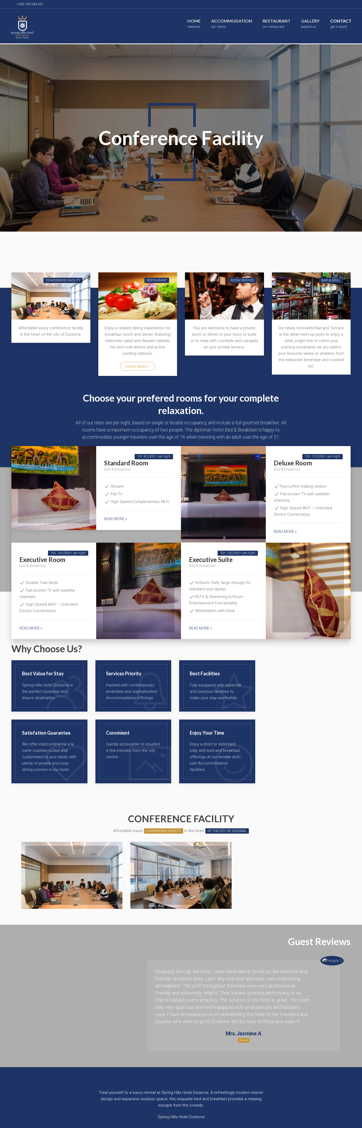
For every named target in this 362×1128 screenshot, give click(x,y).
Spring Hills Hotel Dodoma (181, 1116)
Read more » (115, 519)
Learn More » (137, 366)
